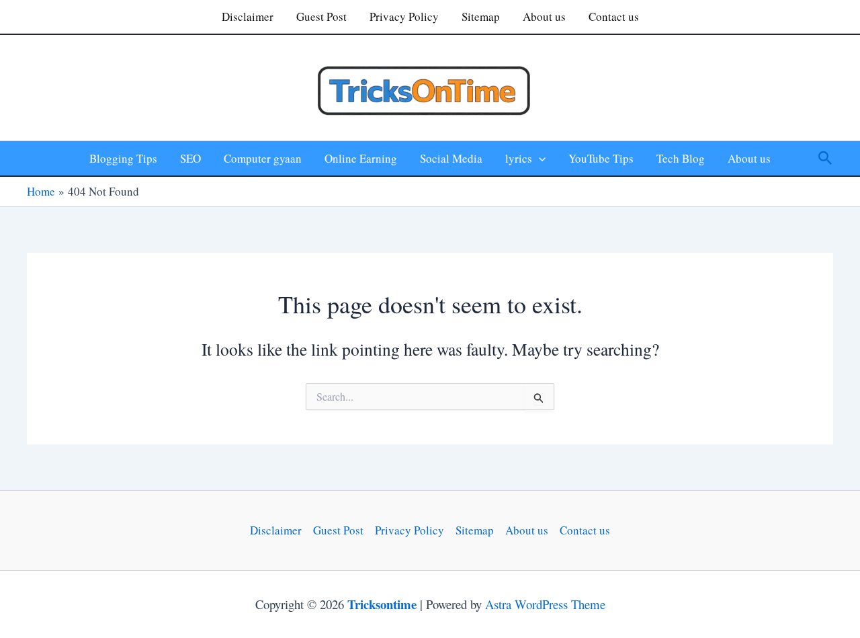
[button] (539, 158)
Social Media (451, 158)
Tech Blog (680, 158)
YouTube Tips (601, 158)
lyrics (518, 158)
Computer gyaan (263, 158)
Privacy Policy (404, 16)
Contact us (614, 16)
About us (544, 16)
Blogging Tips (123, 158)
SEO (190, 158)
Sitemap (481, 16)
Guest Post (321, 16)
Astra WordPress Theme (545, 604)
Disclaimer (247, 16)
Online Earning (361, 158)
